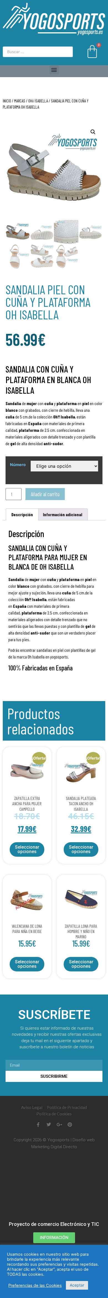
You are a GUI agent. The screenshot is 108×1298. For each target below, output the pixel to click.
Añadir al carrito (45, 494)
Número (18, 465)
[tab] (22, 514)
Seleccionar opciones (27, 849)
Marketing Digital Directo (54, 1146)
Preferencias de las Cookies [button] (35, 1285)
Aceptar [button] (77, 1285)
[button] (54, 69)
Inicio (7, 100)
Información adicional (62, 514)
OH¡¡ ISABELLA (38, 100)
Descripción (22, 514)
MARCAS (19, 100)
